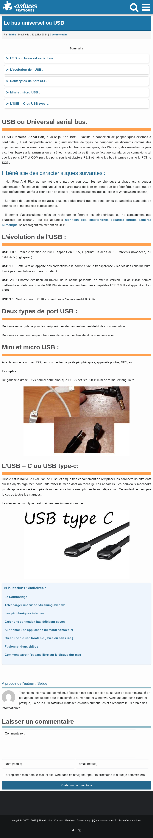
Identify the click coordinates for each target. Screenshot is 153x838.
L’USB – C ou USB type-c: (29, 103)
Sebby (12, 34)
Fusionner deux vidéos (21, 646)
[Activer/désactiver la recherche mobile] (134, 7)
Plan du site (45, 820)
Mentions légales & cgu (78, 820)
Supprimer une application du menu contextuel (39, 630)
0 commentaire (58, 34)
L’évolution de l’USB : (26, 69)
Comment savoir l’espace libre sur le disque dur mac (43, 654)
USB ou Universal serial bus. (32, 58)
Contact (58, 820)
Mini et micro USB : (25, 92)
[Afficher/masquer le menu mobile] (147, 7)
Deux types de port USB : (29, 81)
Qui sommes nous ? (104, 820)
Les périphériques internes (24, 613)
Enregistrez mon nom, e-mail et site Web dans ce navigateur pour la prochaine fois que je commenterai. (76, 774)
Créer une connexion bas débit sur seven (35, 621)
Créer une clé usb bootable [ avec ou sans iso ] (39, 638)
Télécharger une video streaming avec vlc (35, 605)
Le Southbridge (16, 597)
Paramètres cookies (129, 820)
